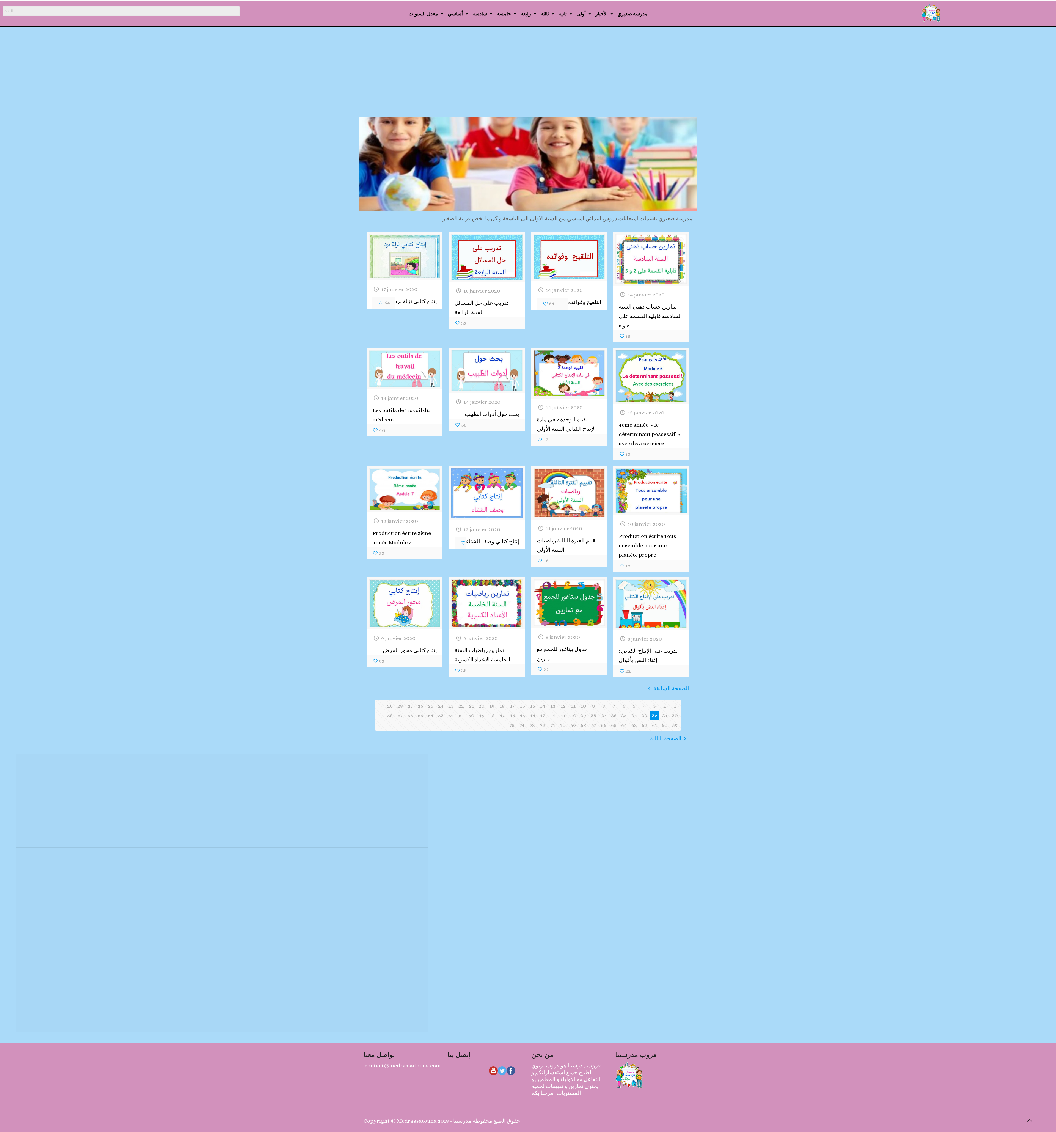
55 (420, 715)
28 (400, 706)
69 (573, 725)
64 (624, 725)
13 (553, 706)
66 (603, 725)
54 (431, 715)
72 (542, 725)
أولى (581, 14)
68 (583, 725)
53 (441, 715)
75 (512, 725)
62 (644, 725)
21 (471, 706)
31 (664, 715)
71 (553, 725)
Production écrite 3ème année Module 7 (401, 538)
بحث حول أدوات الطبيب (492, 414)
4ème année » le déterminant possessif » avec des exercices (649, 434)
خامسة (504, 14)
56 (410, 715)
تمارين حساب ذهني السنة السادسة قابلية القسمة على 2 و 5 (650, 316)
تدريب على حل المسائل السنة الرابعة (482, 307)
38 (593, 715)
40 (573, 715)
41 (563, 715)
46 (512, 715)
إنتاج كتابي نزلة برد (416, 301)
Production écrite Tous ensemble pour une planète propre (647, 545)
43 (543, 715)
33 (644, 715)
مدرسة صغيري (632, 14)
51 (461, 715)
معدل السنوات (423, 14)
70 (563, 725)
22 (461, 706)
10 (583, 706)
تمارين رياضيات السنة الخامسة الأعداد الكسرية (482, 655)
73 (532, 725)
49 (482, 715)
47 (502, 715)
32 (654, 715)
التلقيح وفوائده (584, 302)
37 (603, 715)
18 (502, 706)
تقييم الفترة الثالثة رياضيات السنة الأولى (567, 545)
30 (675, 715)
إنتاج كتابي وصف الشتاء (492, 541)
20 (482, 706)
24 (441, 706)
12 (563, 706)
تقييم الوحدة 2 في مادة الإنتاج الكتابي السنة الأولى (566, 424)
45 (522, 715)
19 (491, 706)
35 (624, 715)
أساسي (455, 14)
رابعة (526, 14)
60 (665, 725)
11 (573, 706)
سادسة (479, 14)
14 (542, 706)
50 (471, 715)
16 (522, 706)
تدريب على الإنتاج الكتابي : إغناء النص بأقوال (648, 655)
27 (410, 706)
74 (522, 725)
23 (451, 706)
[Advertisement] (528, 76)
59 (675, 725)
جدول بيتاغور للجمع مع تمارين (562, 654)
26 (420, 706)
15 (532, 706)
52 (451, 715)
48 (492, 715)
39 (583, 715)
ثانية (563, 14)
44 (532, 715)
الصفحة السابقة (671, 688)
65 (614, 725)
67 (593, 725)
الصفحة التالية (665, 738)
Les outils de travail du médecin (401, 415)
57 (400, 715)
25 (430, 706)
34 (634, 715)
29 (390, 706)
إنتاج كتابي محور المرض (410, 650)
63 (634, 725)
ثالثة (545, 14)
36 (614, 715)
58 (390, 715)
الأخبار (601, 14)
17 (512, 706)
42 (553, 715)
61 (654, 725)
